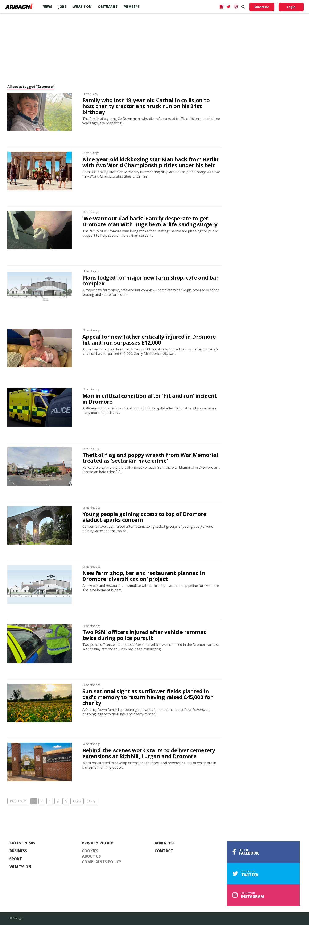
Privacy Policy (97, 843)
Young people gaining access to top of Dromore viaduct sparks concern (144, 517)
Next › (77, 801)
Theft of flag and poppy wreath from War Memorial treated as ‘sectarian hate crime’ (150, 458)
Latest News (22, 843)
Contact (163, 851)
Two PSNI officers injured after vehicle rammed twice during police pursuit (144, 635)
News (47, 6)
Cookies (90, 851)
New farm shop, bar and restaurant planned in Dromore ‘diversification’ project (143, 576)
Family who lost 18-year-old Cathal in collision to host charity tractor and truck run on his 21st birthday (146, 106)
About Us (91, 856)
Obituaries (107, 6)
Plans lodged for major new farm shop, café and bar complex (150, 280)
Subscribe (261, 7)
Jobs (62, 6)
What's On (20, 867)
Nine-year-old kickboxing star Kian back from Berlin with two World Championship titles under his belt (150, 162)
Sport (15, 859)
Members (131, 6)
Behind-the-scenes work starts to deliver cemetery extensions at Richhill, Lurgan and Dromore (148, 753)
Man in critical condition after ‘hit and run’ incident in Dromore (149, 399)
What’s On (82, 6)
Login (291, 7)
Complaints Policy (101, 862)
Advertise (164, 843)
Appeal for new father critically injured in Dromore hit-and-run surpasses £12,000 (149, 340)
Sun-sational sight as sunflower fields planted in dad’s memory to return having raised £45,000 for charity (147, 697)
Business (18, 851)
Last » (91, 801)
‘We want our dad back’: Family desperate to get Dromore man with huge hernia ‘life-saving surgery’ (150, 221)
